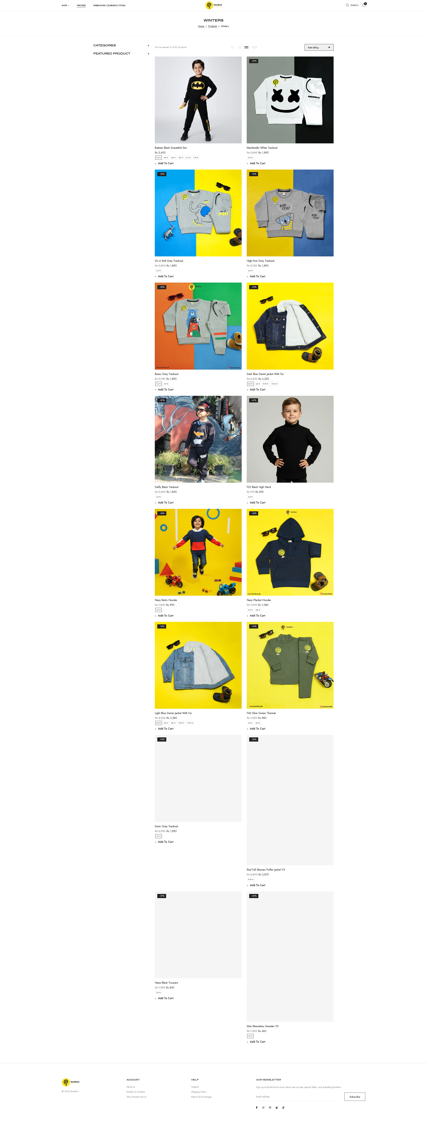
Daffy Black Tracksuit (166, 487)
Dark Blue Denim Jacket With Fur (265, 374)
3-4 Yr (166, 157)
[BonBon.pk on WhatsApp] (263, 1107)
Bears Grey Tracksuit (166, 374)
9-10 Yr (265, 383)
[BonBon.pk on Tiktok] (283, 1107)
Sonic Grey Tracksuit (166, 826)
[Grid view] (233, 47)
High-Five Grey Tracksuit (260, 261)
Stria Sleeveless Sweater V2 (263, 1026)
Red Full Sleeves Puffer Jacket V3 (266, 870)
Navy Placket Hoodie (259, 600)
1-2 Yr (158, 383)
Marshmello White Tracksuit (262, 148)
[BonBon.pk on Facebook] (256, 1107)
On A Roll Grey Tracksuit (169, 261)
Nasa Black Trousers (166, 983)
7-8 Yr (196, 157)
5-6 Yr (181, 157)
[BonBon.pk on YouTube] (276, 1107)
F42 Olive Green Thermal (261, 713)
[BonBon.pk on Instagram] (270, 1107)
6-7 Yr (188, 157)
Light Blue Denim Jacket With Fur (173, 713)
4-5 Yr (173, 157)
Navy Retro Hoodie (166, 600)
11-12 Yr (274, 383)
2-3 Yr (158, 157)
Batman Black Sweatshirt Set (170, 148)
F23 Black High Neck (259, 487)
